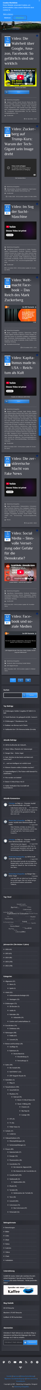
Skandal (17, 191)
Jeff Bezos (17, 423)
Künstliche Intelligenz (22, 336)
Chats (7, 1256)
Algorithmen (10, 250)
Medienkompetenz (31, 512)
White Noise (13, 1127)
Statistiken (8, 1080)
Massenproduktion (27, 428)
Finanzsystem (14, 1160)
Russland (6, 340)
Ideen (11, 984)
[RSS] (26, 1362)
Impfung (32, 508)
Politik (12, 191)
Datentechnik (14, 1152)
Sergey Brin (31, 432)
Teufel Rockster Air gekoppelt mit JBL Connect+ (21, 717)
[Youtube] (14, 1362)
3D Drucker (13, 1006)
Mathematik (13, 1179)
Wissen (9, 520)
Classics (24, 1107)
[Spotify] (37, 1362)
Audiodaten (9, 1260)
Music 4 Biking (22, 1104)
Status (7, 1244)
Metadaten (23, 110)
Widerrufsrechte (31, 1379)
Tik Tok (28, 111)
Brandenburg (21, 1057)
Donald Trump (26, 106)
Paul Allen (23, 430)
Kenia (11, 255)
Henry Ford (28, 421)
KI (15, 336)
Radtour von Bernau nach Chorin (16, 725)
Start (5, 29)
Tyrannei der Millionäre (14, 437)
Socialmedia (10, 111)
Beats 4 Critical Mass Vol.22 (14, 782)
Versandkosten (20, 1381)
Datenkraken (7, 106)
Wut (5, 517)
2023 (7, 962)
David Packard (29, 415)
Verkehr (7, 1131)
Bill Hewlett (21, 415)
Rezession (24, 432)
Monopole (17, 430)
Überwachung (23, 191)
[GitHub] (9, 1362)
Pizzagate (6, 514)
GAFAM (10, 419)
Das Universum (18, 1208)
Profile (28, 110)
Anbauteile (17, 1017)
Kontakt (9, 1376)
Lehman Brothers (14, 426)
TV (10, 1123)
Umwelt (12, 1040)
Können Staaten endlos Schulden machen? (19, 767)
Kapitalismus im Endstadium (17, 512)
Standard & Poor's (16, 434)
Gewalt (12, 253)
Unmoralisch (11, 261)
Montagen (12, 999)
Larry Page (29, 424)
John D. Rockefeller (25, 423)
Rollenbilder (15, 597)
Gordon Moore (20, 421)
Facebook (33, 106)
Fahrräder (12, 1014)
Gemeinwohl (16, 419)
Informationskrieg (12, 510)
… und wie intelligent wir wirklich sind (18, 763)
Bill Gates (15, 415)
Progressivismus (10, 432)
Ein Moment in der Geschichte (23, 1171)
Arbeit (7, 992)
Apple (24, 412)
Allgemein (8, 981)
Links (7, 1236)
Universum (13, 1205)
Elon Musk (23, 417)
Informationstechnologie (13, 344)
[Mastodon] (3, 1362)
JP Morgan (15, 424)
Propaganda (13, 514)
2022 (7, 966)
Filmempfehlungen (15, 1141)
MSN (10, 257)
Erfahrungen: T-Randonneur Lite (16, 721)
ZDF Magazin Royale (12, 666)
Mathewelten (17, 1182)
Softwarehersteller (20, 111)
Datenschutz (28, 333)
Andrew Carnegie (17, 412)
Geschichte (13, 1164)
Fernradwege (21, 1061)
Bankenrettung (12, 413)
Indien (26, 253)
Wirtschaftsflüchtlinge (21, 439)
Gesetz (12, 336)
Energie (12, 1156)
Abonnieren (32, 1342)
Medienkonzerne (25, 255)
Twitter (21, 259)
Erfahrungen (9, 1003)
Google (6, 108)
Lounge (23, 1115)
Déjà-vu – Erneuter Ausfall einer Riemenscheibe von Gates (22, 804)
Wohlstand (7, 441)
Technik (12, 1190)
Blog (10, 1083)
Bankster (18, 413)
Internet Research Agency (25, 510)
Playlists (12, 1094)
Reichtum (18, 432)
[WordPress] (31, 1362)
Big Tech (33, 102)
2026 (7, 949)
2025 (7, 953)
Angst (8, 506)
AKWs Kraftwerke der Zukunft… (16, 745)
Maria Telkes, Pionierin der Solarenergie (18, 749)
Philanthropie (29, 430)
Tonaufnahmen (10, 1087)
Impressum (16, 1376)
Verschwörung (18, 516)
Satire (7, 1065)
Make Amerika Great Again (24, 108)
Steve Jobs (27, 435)
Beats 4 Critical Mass (24, 1100)
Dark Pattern (23, 104)
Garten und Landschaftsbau (18, 1021)
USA (17, 113)
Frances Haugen (29, 335)
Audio (11, 1010)
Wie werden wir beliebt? (13, 778)
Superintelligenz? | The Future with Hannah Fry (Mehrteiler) (20, 772)
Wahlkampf (7, 342)
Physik (11, 1186)
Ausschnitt (13, 1090)
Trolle (34, 514)
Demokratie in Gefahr (24, 250)
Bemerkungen (10, 1228)
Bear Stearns (24, 413)
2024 (7, 958)
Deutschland (17, 1054)
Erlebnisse (12, 1028)
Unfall (11, 1134)
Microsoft (11, 430)
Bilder (7, 1232)
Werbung (13, 342)
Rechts (34, 257)
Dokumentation (16, 106)
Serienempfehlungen (16, 1145)
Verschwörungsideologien (26, 261)
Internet (31, 253)
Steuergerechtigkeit (13, 435)
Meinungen (9, 1033)
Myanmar (15, 257)
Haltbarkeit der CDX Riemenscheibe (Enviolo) (20, 729)
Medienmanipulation (13, 110)
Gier (15, 253)
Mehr (18, 92)
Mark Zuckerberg (9, 338)
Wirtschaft (12, 1212)
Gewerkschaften (25, 419)
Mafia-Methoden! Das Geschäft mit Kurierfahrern (16, 787)
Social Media (7, 259)
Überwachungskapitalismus (28, 437)
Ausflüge (12, 1047)
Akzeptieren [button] (20, 18)
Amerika (14, 102)
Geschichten (9, 1025)
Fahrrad (16, 1097)
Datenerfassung (32, 104)
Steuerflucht (25, 434)
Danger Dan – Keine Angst (14, 753)
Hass (22, 253)
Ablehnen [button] (7, 18)
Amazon (9, 102)
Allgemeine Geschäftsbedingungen (14, 1379)
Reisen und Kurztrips (12, 1044)
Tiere (11, 1197)
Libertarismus (24, 426)
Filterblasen (33, 593)
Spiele (11, 988)
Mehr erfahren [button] (8, 14)
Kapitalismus (12, 108)
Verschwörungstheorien (29, 516)
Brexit (6, 104)
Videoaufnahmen (11, 1138)
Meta (8, 191)
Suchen (6, 690)
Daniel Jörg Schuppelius (13, 100)
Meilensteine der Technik (21, 1193)
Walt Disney (11, 439)
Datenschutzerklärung (27, 1376)
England (11, 335)
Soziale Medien (29, 340)
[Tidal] (20, 1368)
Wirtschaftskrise (31, 439)
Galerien (8, 1248)
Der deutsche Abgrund (21, 1167)
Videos (7, 1252)
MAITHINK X (14, 1072)
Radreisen (12, 1051)
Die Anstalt (13, 1068)
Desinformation (15, 506)
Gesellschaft (10, 116)
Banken (29, 412)
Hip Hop (24, 1111)
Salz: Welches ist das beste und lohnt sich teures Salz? (18, 758)
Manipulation (17, 255)
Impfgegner (26, 508)
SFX (10, 1119)
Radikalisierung (27, 257)
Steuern (21, 435)
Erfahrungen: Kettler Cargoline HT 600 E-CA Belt (19, 712)
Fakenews (28, 251)
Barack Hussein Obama (24, 102)
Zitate (7, 1240)
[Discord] (20, 1362)
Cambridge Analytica (14, 104)
